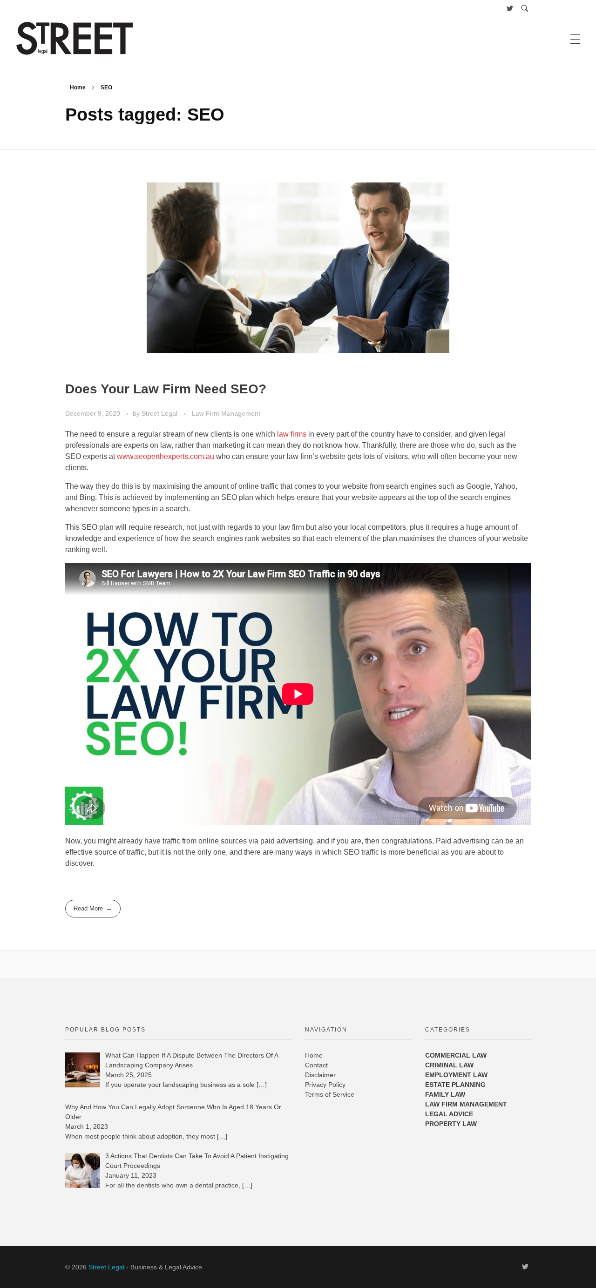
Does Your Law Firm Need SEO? (165, 389)
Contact (316, 1065)
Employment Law (456, 1075)
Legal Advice (449, 1114)
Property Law (451, 1123)
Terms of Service (329, 1094)
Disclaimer (320, 1075)
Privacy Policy (325, 1084)
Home (78, 87)
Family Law (445, 1094)
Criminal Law (449, 1065)
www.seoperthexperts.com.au (165, 456)
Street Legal (160, 413)
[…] (262, 1084)
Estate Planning (455, 1084)
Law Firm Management (226, 413)
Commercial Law (456, 1055)
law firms (291, 434)
